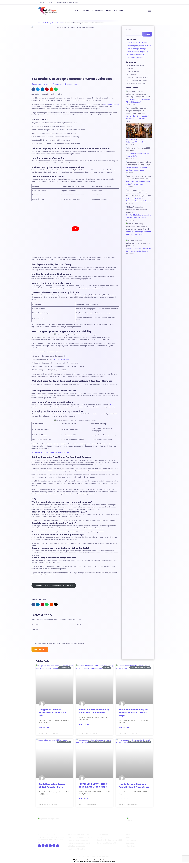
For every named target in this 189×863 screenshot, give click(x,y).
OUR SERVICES (97, 11)
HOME (77, 11)
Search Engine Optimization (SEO (138, 77)
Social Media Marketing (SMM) (137, 52)
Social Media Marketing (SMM (137, 80)
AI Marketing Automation (135, 55)
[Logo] (48, 10)
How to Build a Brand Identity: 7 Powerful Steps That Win (94, 711)
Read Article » (44, 727)
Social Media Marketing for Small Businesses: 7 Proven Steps (133, 712)
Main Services (131, 840)
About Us (129, 837)
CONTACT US (118, 11)
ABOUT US (85, 11)
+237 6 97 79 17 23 (45, 2)
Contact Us (101, 837)
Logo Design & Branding (135, 58)
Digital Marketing (133, 71)
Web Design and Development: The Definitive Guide (50, 452)
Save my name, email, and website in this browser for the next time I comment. (59, 643)
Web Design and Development (137, 43)
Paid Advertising (132, 74)
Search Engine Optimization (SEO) (109, 840)
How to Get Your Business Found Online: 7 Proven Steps (134, 785)
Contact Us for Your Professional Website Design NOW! (54, 585)
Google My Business (61, 359)
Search (128, 30)
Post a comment (39, 649)
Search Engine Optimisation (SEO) (139, 46)
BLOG (108, 11)
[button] (33, 89)
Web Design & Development (53, 23)
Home (39, 23)
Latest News (130, 846)
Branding (130, 68)
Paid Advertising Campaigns (136, 49)
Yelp (110, 405)
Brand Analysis (102, 834)
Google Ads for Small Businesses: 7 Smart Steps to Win (54, 712)
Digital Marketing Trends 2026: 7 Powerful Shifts (52, 785)
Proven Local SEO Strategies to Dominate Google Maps (94, 785)
